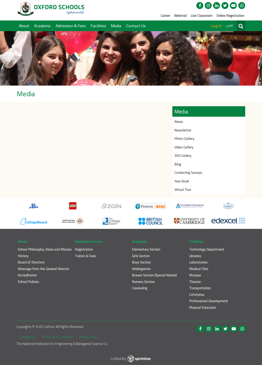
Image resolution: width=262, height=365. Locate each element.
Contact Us (136, 25)
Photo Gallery (184, 138)
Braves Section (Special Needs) (154, 275)
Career (165, 15)
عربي (229, 26)
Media (116, 25)
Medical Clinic (198, 269)
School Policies (28, 282)
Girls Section (141, 256)
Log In (216, 26)
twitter (224, 5)
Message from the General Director (43, 269)
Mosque (195, 275)
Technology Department (206, 249)
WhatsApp (241, 5)
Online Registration (230, 15)
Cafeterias (196, 295)
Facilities (98, 25)
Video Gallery (183, 147)
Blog (177, 164)
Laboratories (198, 262)
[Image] (131, 58)
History (23, 256)
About (24, 25)
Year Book (181, 181)
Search (240, 25)
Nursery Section (143, 282)
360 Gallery (182, 155)
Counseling (139, 288)
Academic (43, 25)
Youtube (233, 5)
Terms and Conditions (57, 337)
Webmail (180, 15)
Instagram (208, 5)
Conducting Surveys (188, 172)
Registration (84, 249)
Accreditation (27, 275)
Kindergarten (141, 269)
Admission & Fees (71, 25)
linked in (216, 5)
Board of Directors (31, 262)
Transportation (200, 288)
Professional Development (208, 301)
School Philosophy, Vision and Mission (45, 249)
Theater (195, 282)
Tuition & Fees (85, 256)
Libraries (195, 256)
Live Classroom (201, 15)
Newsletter (182, 130)
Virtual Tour (182, 189)
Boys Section (141, 262)
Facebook (199, 5)
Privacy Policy (88, 337)
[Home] (51, 10)
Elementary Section (146, 249)
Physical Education (202, 307)
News (178, 121)
